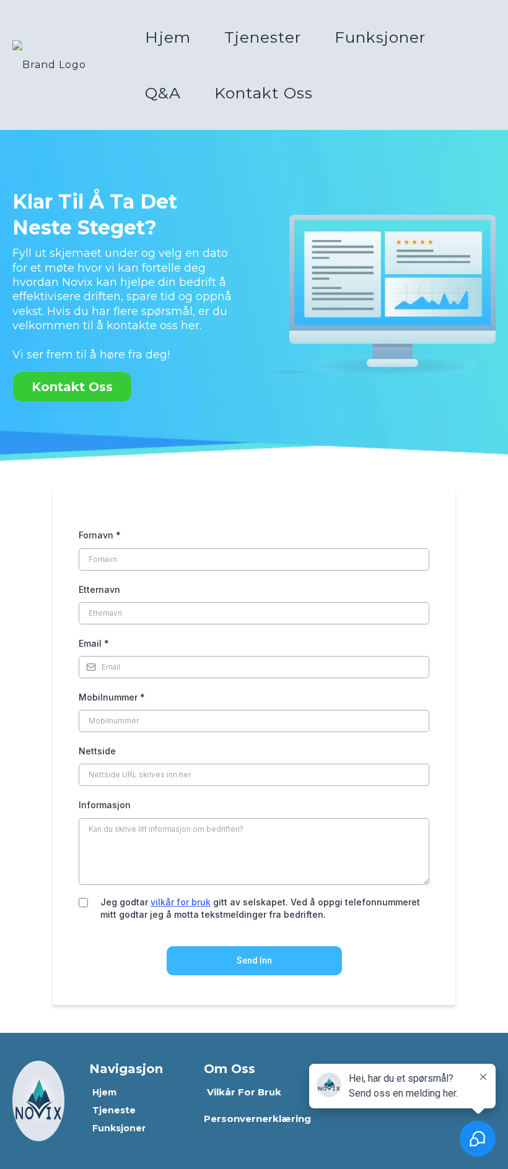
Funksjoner (380, 37)
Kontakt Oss (263, 93)
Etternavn (99, 589)
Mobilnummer (112, 697)
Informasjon (105, 805)
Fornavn (100, 535)
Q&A (163, 93)
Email (94, 643)
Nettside (97, 751)
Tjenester (262, 37)
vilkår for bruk (181, 902)
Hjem (168, 37)
